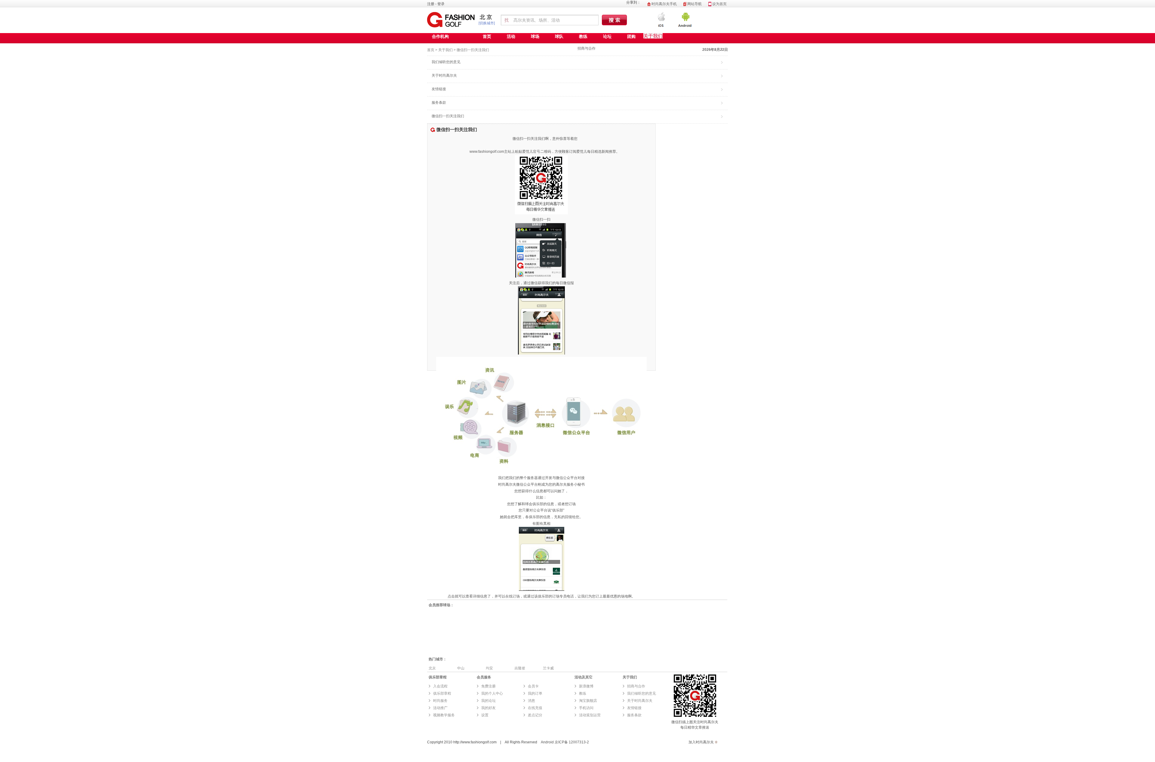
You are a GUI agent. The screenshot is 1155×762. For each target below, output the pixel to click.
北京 (487, 17)
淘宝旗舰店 (588, 701)
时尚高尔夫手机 (664, 4)
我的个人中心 (492, 693)
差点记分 (535, 715)
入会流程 (440, 686)
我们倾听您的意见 (446, 62)
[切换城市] (487, 23)
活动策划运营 (590, 715)
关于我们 (445, 50)
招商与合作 (587, 48)
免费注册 (488, 686)
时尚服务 (440, 701)
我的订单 (535, 693)
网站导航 (694, 4)
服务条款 (439, 102)
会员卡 (533, 686)
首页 (487, 36)
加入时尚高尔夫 (701, 742)
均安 (489, 668)
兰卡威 (548, 668)
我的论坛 (488, 701)
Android (547, 742)
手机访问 (586, 708)
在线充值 (535, 708)
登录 (441, 4)
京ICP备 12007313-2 (572, 742)
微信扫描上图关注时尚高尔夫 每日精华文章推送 (694, 725)
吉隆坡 (519, 668)
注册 (430, 4)
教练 (583, 36)
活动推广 (440, 708)
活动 (511, 36)
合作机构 (440, 36)
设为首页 (719, 4)
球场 (535, 36)
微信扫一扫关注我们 (473, 50)
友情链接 (439, 89)
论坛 (607, 36)
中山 (460, 668)
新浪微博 (586, 686)
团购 (631, 36)
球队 (559, 36)
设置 (484, 715)
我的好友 (488, 708)
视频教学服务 (444, 715)
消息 (531, 701)
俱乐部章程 (442, 693)
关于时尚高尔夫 (444, 75)
